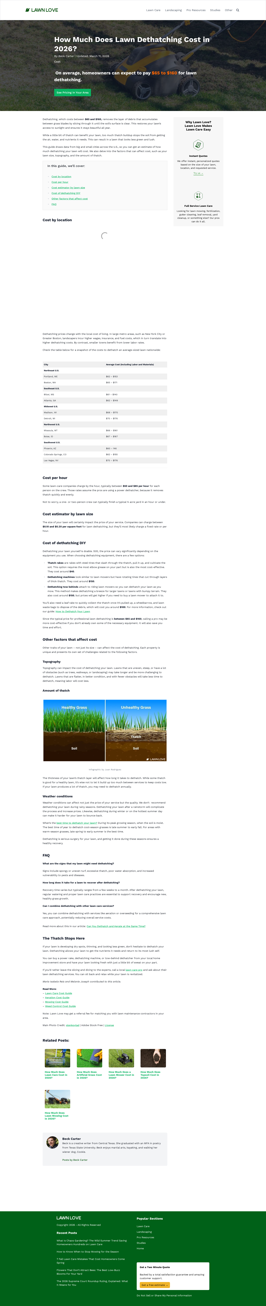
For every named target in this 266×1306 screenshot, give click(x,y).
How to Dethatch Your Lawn (73, 611)
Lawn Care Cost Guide (58, 993)
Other (228, 10)
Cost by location (61, 176)
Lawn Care (153, 10)
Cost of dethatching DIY (66, 193)
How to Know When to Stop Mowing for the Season (88, 1251)
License (109, 1025)
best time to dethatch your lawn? (76, 822)
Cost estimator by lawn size (68, 187)
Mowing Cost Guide (57, 1001)
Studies (215, 10)
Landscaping (173, 10)
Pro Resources (196, 10)
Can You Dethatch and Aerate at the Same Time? (116, 926)
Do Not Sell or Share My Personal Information (164, 1295)
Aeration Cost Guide (57, 997)
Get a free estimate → (155, 1285)
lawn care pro (134, 969)
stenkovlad (72, 1025)
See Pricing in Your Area (73, 92)
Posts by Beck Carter (75, 1159)
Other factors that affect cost (70, 198)
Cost (57, 61)
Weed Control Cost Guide (60, 1006)
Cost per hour (60, 182)
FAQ (54, 204)
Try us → (198, 173)
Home (140, 1248)
